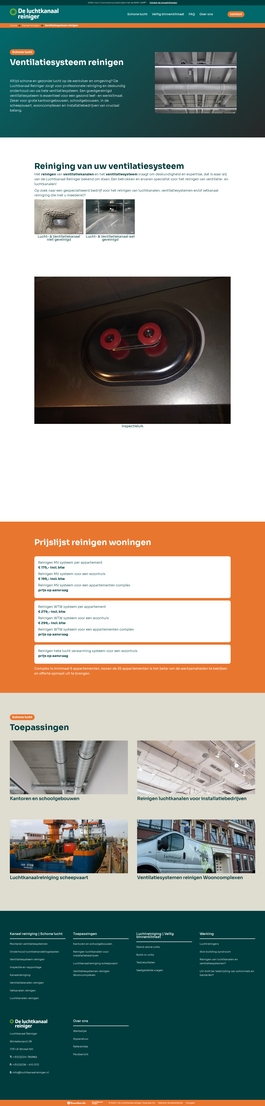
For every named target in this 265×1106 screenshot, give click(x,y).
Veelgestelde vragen (149, 970)
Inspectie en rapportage (25, 967)
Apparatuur (80, 1038)
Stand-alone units (148, 947)
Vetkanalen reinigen (23, 990)
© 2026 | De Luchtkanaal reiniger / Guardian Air (132, 1103)
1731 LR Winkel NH (21, 1049)
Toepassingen (85, 934)
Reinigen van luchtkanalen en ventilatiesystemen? (219, 961)
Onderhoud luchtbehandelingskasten (34, 951)
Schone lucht (137, 14)
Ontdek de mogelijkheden (163, 3)
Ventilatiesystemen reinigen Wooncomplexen (91, 973)
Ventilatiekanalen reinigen (27, 982)
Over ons (206, 14)
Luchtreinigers (209, 944)
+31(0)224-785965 (23, 1057)
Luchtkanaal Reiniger (23, 1033)
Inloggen (190, 1103)
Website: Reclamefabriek (170, 1103)
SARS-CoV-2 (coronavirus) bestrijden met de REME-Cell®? (117, 3)
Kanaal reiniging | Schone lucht (36, 934)
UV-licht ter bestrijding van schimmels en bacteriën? (227, 973)
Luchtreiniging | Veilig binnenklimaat (155, 935)
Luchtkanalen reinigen (24, 998)
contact (236, 14)
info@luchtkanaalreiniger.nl (29, 1072)
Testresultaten (145, 962)
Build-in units (145, 954)
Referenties (80, 1046)
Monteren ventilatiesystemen (29, 944)
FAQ (192, 14)
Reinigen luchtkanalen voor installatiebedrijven (91, 953)
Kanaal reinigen (31, 25)
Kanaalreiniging (20, 975)
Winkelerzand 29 (21, 1041)
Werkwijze (79, 1031)
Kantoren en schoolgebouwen (92, 944)
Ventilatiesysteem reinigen (61, 25)
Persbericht (80, 1054)
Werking (207, 934)
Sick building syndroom (215, 951)
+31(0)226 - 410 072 (24, 1064)
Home (13, 25)
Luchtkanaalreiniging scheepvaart (95, 963)
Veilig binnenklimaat (168, 14)
